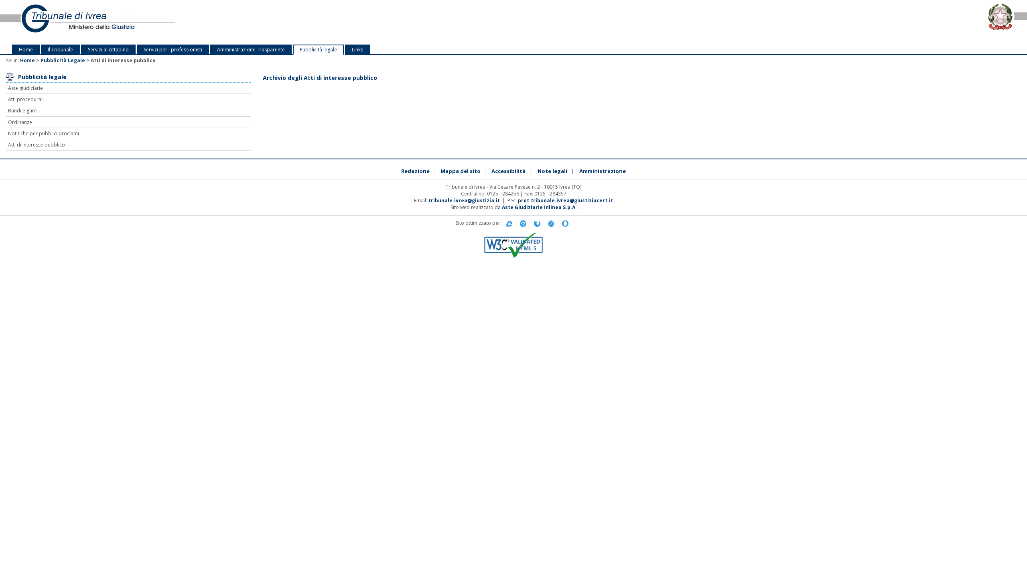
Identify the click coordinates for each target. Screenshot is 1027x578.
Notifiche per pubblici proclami (43, 133)
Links (357, 49)
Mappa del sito (460, 171)
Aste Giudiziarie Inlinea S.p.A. (539, 207)
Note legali (552, 171)
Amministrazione (602, 171)
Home (26, 49)
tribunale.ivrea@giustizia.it (464, 200)
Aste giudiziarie (25, 88)
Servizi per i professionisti (173, 49)
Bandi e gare (22, 110)
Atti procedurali (26, 99)
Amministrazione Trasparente (251, 49)
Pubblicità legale (318, 49)
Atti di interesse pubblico (36, 144)
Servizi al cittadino (108, 49)
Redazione (415, 171)
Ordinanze (20, 122)
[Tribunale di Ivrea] (214, 22)
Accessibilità (508, 171)
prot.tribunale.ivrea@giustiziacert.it (565, 200)
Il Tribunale (60, 49)
